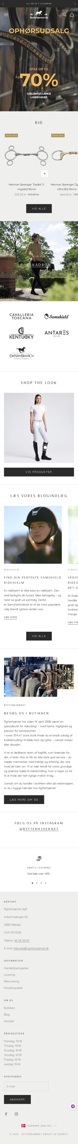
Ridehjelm (11, 569)
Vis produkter (39, 471)
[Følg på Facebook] (6, 1114)
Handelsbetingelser (16, 968)
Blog (7, 1014)
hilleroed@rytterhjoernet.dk (31, 948)
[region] (39, 866)
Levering (9, 975)
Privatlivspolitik (13, 988)
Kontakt (9, 1021)
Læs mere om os (24, 799)
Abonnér (17, 1099)
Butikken (9, 1008)
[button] (72, 1106)
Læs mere (10, 617)
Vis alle (39, 208)
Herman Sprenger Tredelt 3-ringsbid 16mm (27, 187)
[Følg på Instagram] (16, 1114)
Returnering (11, 981)
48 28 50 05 (21, 940)
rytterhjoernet (41, 828)
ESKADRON (39, 264)
